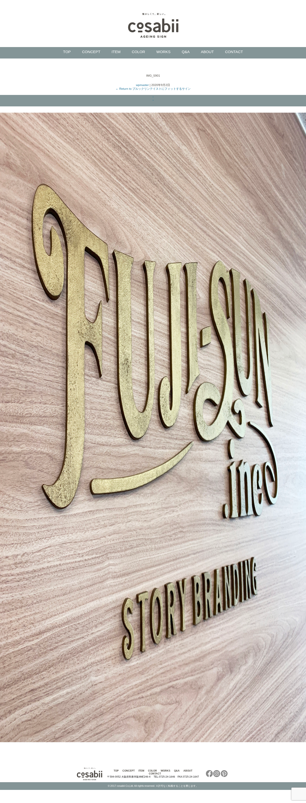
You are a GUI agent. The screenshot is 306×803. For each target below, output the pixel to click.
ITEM (116, 52)
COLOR (138, 52)
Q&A (186, 52)
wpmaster (142, 85)
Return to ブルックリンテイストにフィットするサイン (153, 88)
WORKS (163, 52)
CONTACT (234, 52)
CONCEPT (91, 52)
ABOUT (207, 52)
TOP (67, 52)
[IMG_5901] (153, 741)
